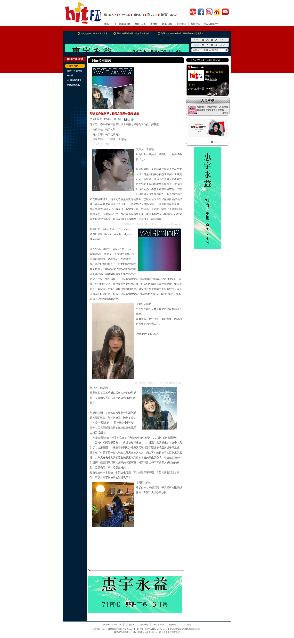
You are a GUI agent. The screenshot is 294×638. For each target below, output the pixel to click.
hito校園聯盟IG (73, 85)
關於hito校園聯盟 (74, 70)
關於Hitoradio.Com (112, 624)
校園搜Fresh (72, 66)
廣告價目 (173, 624)
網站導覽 (144, 624)
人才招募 (130, 624)
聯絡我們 (187, 624)
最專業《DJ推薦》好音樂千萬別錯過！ (207, 60)
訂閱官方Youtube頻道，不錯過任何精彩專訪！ (182, 33)
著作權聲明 (158, 624)
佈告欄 (70, 75)
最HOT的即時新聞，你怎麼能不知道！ (134, 33)
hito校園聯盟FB (74, 80)
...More (225, 113)
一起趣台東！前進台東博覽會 (94, 33)
